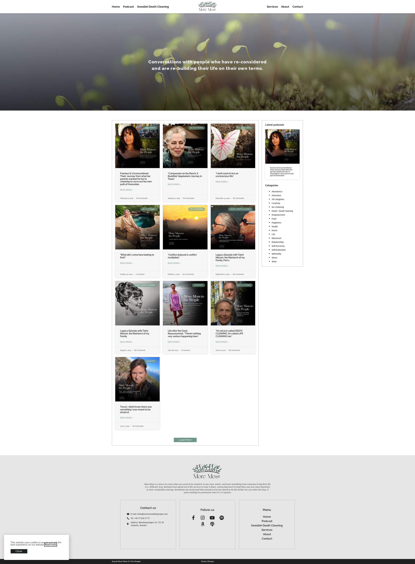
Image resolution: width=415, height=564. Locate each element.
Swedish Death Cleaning (153, 6)
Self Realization (279, 250)
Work (274, 261)
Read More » (126, 190)
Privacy (211, 561)
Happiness (276, 223)
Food (274, 219)
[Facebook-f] (193, 518)
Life (273, 234)
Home (116, 6)
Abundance (277, 191)
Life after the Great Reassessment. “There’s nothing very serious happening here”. (184, 333)
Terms (203, 561)
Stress (274, 258)
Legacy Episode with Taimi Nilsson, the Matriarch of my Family (134, 333)
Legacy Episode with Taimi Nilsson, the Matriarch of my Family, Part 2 (230, 257)
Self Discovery (278, 246)
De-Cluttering (278, 207)
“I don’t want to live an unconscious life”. (227, 174)
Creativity (276, 203)
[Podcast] (212, 524)
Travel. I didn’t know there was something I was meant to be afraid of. (136, 409)
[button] (185, 440)
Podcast (128, 6)
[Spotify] (222, 518)
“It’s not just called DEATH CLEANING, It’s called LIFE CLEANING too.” (229, 333)
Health (275, 226)
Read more (50, 544)
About (285, 6)
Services (272, 6)
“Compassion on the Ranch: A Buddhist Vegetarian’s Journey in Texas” (185, 176)
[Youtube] (212, 518)
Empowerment (278, 215)
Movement (276, 238)
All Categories (278, 199)
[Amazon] (203, 524)
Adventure (276, 195)
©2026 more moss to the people (126, 561)
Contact (297, 6)
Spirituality (276, 254)
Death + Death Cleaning (282, 211)
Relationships (278, 242)
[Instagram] (203, 518)
